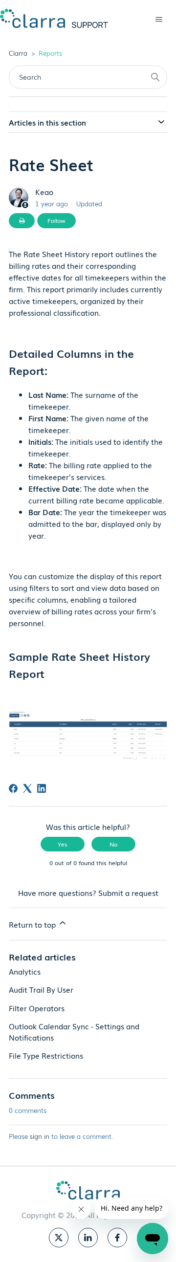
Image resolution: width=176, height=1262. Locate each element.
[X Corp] (27, 788)
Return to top (33, 924)
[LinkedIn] (41, 788)
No (113, 844)
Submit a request (128, 892)
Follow (56, 220)
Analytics (25, 971)
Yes (62, 844)
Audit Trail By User (41, 989)
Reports (50, 53)
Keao (44, 191)
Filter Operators (37, 1007)
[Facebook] (13, 788)
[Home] (54, 18)
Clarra (18, 53)
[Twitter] (58, 1237)
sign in (39, 1136)
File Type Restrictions (46, 1055)
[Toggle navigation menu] (158, 19)
